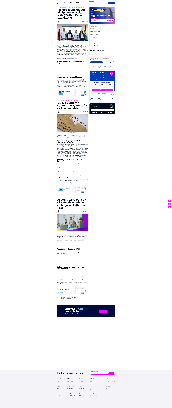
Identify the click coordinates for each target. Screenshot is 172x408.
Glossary (58, 395)
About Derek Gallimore (93, 395)
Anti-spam (107, 383)
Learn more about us (92, 353)
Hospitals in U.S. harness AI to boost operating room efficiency (68, 297)
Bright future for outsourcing (85, 365)
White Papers (59, 390)
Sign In (91, 381)
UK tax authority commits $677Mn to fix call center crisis (66, 298)
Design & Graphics (70, 383)
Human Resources (70, 388)
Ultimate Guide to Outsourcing (95, 28)
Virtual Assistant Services (71, 395)
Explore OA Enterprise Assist (102, 109)
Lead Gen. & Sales (70, 390)
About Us (91, 391)
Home (58, 7)
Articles (58, 388)
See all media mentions (109, 357)
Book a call (105, 3)
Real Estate (81, 381)
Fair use (106, 384)
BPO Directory (59, 384)
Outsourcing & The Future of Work (96, 30)
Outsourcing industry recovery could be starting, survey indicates (69, 366)
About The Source (60, 381)
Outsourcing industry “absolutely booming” (60, 365)
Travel (80, 395)
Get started (102, 89)
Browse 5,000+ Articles (94, 34)
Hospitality (81, 384)
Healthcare (81, 390)
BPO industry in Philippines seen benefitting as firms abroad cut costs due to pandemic (109, 366)
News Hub (59, 383)
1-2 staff (95, 84)
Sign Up (91, 383)
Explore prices (110, 20)
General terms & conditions (110, 381)
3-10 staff (102, 84)
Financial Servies (82, 383)
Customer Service (70, 381)
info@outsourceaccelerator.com (96, 398)
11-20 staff (109, 84)
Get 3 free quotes (111, 3)
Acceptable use (108, 386)
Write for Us (92, 393)
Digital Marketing (70, 384)
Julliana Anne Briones (63, 111)
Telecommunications (82, 388)
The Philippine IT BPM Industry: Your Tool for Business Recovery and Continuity (101, 366)
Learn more (96, 62)
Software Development (71, 393)
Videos (58, 393)
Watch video (101, 353)
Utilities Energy (81, 393)
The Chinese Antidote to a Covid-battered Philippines (93, 365)
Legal (80, 386)
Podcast (58, 386)
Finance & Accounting (70, 386)
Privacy (106, 388)
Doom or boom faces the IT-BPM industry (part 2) (77, 365)
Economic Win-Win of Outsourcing (96, 31)
